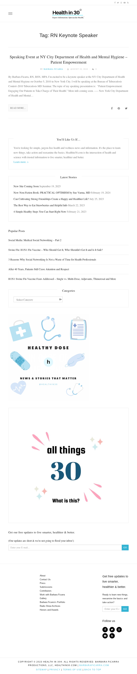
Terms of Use (72, 669)
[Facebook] (114, 2)
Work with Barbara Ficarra (52, 594)
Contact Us (45, 579)
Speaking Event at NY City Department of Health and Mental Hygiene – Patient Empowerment (68, 59)
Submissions (46, 587)
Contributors (45, 591)
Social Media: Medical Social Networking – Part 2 (34, 240)
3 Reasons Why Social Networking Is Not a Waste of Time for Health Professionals (52, 259)
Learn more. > (21, 162)
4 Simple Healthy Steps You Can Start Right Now (40, 211)
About (42, 575)
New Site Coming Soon (26, 186)
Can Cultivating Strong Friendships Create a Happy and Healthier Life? (51, 199)
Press (42, 583)
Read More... (18, 107)
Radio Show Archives (50, 606)
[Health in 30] (68, 13)
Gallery (43, 598)
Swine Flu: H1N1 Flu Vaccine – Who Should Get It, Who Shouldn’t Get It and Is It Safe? (55, 249)
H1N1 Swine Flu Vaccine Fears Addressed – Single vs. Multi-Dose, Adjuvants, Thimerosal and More (62, 279)
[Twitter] (118, 2)
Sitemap (41, 669)
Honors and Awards (49, 610)
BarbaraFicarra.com (94, 665)
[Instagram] (121, 2)
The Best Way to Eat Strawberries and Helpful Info (40, 205)
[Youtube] (124, 2)
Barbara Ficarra (53, 69)
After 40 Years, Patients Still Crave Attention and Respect (38, 269)
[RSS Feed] (128, 2)
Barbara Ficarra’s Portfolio (52, 602)
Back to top (92, 669)
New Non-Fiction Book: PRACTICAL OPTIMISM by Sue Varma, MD (52, 192)
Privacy (54, 669)
